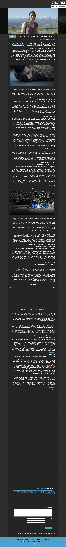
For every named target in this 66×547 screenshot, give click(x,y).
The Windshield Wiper (49, 491)
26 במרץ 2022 (51, 39)
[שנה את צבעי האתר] (12, 36)
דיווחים (45, 488)
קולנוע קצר (27, 492)
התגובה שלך (49, 507)
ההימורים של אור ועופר (29, 59)
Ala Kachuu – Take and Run (27, 490)
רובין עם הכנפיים (44, 313)
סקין (37, 182)
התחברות (48, 539)
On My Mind (45, 490)
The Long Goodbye (39, 491)
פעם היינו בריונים (44, 222)
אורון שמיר (42, 39)
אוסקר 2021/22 (19, 491)
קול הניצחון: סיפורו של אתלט (36, 492)
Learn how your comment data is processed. (36, 533)
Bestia (35, 490)
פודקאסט (43, 539)
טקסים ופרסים (40, 488)
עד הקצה (46, 104)
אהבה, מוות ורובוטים (32, 378)
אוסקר (25, 491)
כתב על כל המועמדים (25, 44)
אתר (51, 523)
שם (51, 518)
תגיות (26, 539)
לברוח (40, 47)
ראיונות (39, 539)
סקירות (30, 539)
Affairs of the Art (16, 490)
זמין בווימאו (51, 185)
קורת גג (44, 226)
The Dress (32, 491)
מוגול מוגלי (38, 102)
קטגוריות (22, 539)
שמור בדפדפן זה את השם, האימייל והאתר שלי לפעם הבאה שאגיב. (37, 525)
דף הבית (17, 539)
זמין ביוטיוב (52, 114)
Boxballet (40, 490)
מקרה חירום (47, 135)
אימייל (50, 520)
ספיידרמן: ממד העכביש (49, 378)
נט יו (23, 541)
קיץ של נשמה (47, 47)
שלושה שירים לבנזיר (50, 493)
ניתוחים (34, 539)
